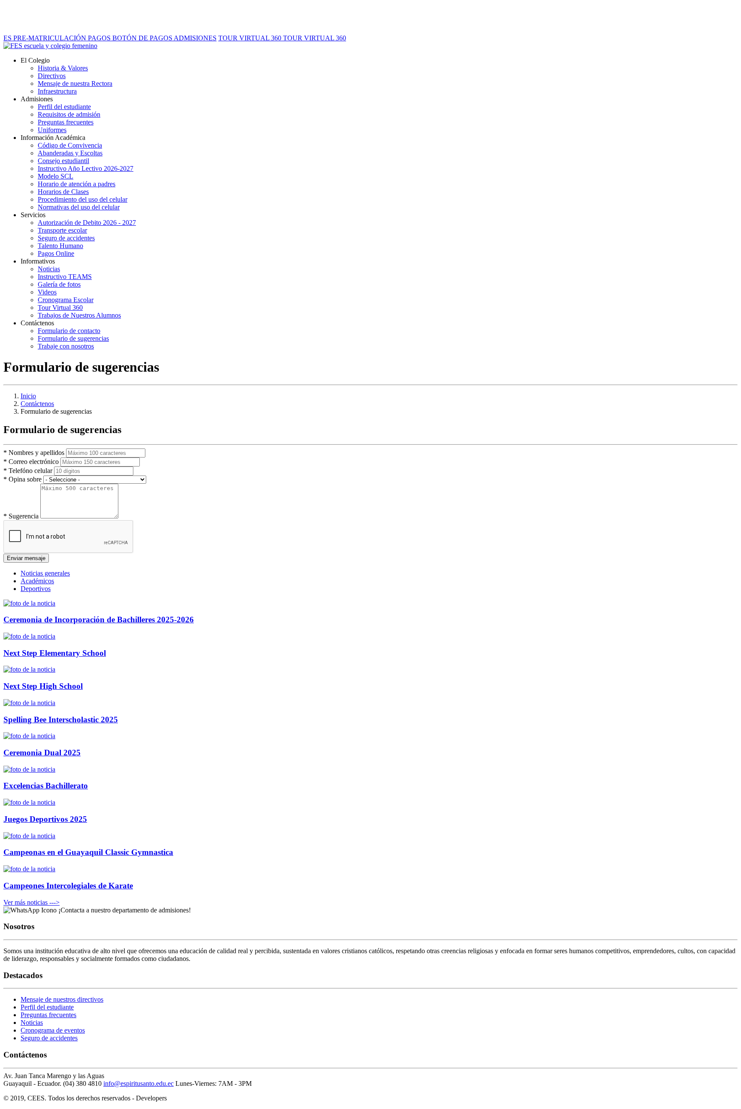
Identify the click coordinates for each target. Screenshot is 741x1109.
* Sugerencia (21, 516)
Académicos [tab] (37, 581)
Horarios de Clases (63, 191)
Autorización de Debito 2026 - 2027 (87, 222)
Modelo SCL (55, 176)
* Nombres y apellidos (33, 452)
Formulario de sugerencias (73, 338)
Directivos (52, 75)
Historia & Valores (63, 68)
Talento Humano (60, 245)
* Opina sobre (22, 479)
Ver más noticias (31, 902)
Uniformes (52, 129)
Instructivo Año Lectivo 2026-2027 (85, 168)
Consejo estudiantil (63, 160)
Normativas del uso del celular (79, 207)
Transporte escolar (62, 230)
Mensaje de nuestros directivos (62, 999)
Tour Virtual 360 (60, 307)
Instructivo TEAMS (65, 276)
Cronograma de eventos (53, 1030)
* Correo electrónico (31, 461)
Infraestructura (57, 91)
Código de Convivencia (70, 145)
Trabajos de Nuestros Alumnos (79, 315)
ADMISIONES (195, 38)
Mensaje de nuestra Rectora (75, 83)
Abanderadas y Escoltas (70, 153)
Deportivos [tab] (36, 588)
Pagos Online (56, 253)
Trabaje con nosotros (66, 346)
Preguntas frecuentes (65, 122)
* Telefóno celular (27, 470)
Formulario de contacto (69, 330)
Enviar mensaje (26, 558)
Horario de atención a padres (76, 184)
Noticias (49, 269)
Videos (47, 292)
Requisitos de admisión (69, 114)
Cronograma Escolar (65, 299)
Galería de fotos (59, 284)
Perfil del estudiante (64, 106)
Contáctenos (37, 403)
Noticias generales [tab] (45, 573)
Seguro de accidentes (66, 238)
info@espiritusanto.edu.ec (138, 1083)
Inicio (28, 396)
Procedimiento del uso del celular (82, 199)
